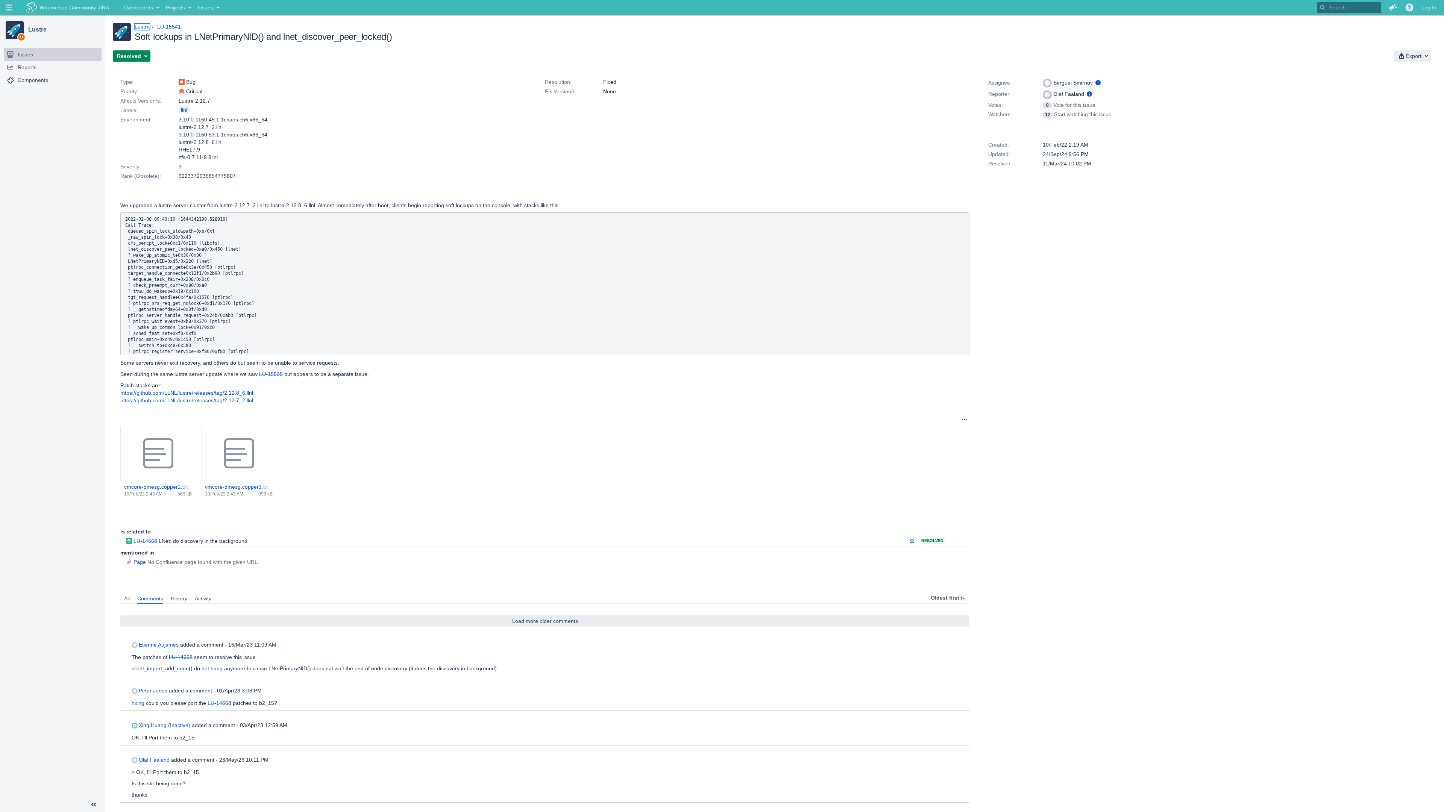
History (179, 598)
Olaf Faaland (154, 760)
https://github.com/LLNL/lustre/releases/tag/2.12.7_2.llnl (186, 400)
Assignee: (1000, 83)
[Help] (1409, 7)
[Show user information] (1098, 83)
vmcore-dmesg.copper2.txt (156, 487)
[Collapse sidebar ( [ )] (94, 804)
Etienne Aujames (159, 645)
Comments (150, 598)
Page (139, 562)
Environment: (136, 120)
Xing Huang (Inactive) (164, 725)
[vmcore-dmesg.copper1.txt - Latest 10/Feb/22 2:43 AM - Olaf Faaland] (239, 453)
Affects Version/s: (140, 101)
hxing (138, 703)
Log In (1428, 8)
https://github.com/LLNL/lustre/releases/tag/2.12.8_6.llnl (186, 393)
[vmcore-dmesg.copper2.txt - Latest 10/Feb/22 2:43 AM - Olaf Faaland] (158, 453)
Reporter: (999, 94)
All (127, 598)
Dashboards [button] (138, 8)
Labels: (129, 110)
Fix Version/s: (561, 91)
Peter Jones (153, 691)
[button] (9, 7)
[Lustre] (15, 30)
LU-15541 (169, 27)
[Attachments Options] (964, 419)
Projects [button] (175, 8)
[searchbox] (1349, 7)
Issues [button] (205, 8)
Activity (203, 598)
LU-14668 (145, 541)
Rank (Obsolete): (140, 176)
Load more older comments (545, 621)
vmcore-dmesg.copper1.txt (237, 487)
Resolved (932, 540)
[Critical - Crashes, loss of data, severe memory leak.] (182, 91)
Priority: (129, 91)
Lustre (37, 30)
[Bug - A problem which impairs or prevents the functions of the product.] (182, 82)
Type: (126, 82)
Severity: (130, 167)
